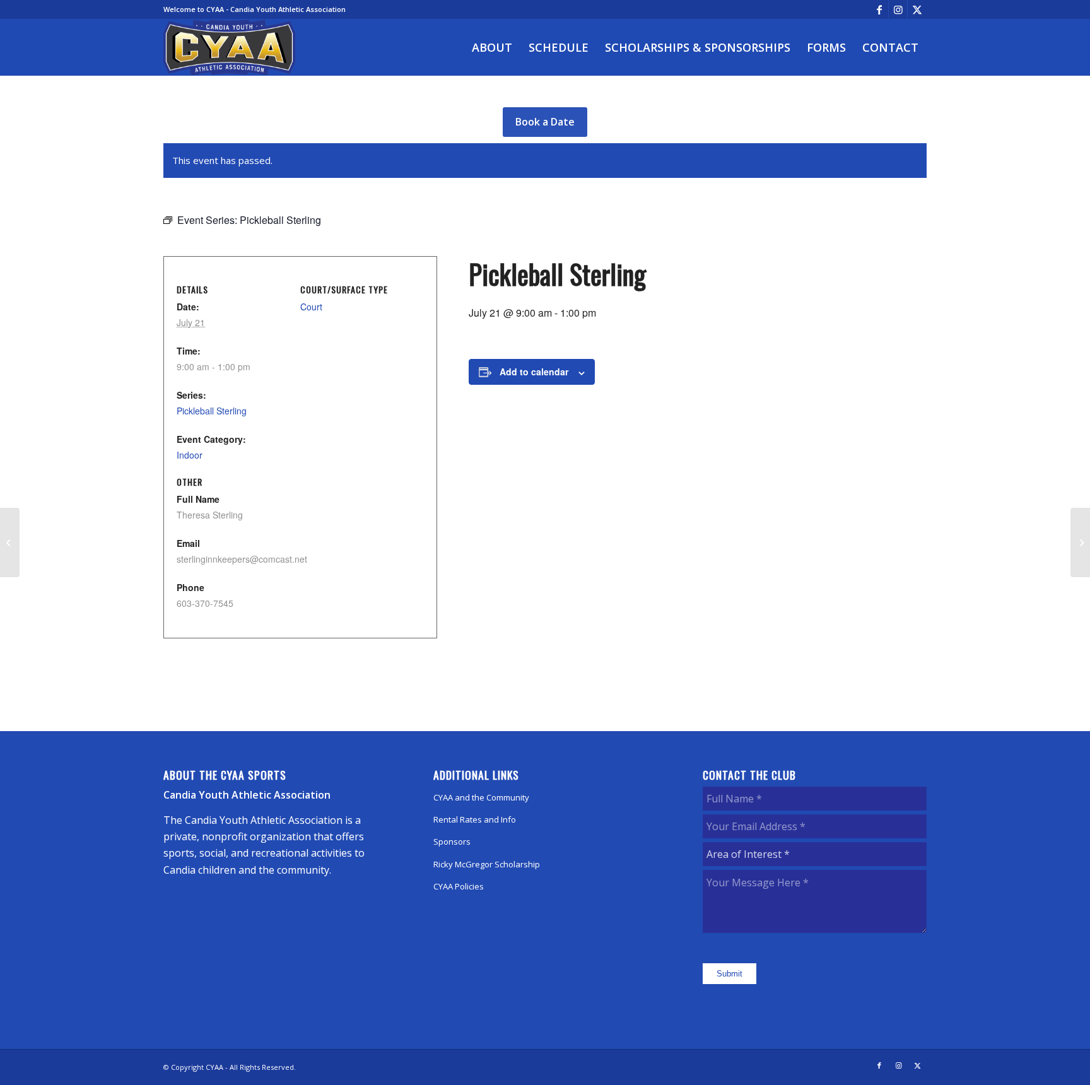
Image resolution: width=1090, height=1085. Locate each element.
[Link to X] (917, 9)
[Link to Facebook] (879, 9)
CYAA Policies (458, 886)
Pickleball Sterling (212, 410)
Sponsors (452, 841)
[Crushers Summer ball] (10, 542)
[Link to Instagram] (898, 9)
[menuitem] (492, 47)
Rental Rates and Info (474, 819)
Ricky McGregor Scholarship (486, 864)
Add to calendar (534, 371)
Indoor (189, 455)
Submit (729, 973)
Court (311, 306)
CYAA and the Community (481, 797)
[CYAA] (229, 47)
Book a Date (545, 122)
